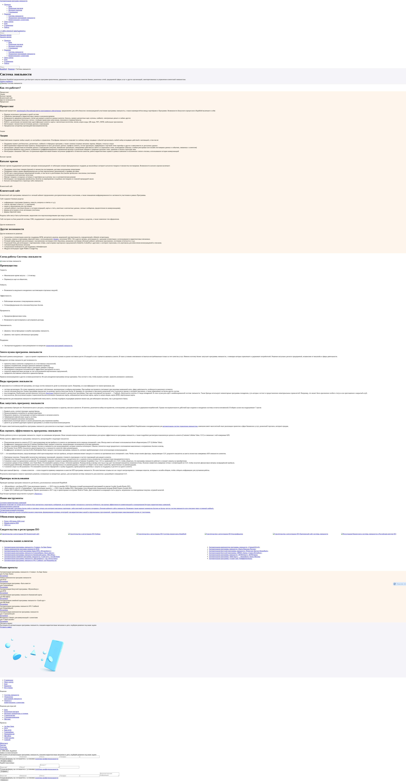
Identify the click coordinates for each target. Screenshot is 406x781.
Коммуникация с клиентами (18, 20)
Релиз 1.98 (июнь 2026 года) (14, 521)
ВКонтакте (4, 743)
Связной (7, 740)
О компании (8, 25)
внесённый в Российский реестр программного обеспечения (39, 111)
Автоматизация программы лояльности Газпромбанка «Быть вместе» (29, 553)
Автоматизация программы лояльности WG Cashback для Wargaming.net (30, 560)
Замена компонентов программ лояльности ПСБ (21, 549)
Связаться (4, 780)
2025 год (7, 525)
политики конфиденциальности (46, 759)
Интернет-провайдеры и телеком (16, 713)
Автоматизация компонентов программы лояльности (228, 547)
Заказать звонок (5, 35)
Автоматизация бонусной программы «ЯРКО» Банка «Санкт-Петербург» (235, 553)
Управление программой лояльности (21, 18)
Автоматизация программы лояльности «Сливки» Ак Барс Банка (27, 547)
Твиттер (3, 745)
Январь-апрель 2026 (11, 523)
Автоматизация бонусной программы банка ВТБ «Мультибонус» (27, 551)
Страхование (13, 12)
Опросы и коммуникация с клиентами (14, 701)
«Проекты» (38, 494)
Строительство (9, 715)
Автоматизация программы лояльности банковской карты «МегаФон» (29, 555)
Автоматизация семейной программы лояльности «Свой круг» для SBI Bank (32, 557)
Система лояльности (15, 16)
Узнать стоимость (6, 81)
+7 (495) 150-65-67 (6, 31)
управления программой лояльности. (59, 346)
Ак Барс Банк (9, 726)
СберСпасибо (9, 738)
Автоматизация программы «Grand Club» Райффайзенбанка (230, 558)
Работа (6, 27)
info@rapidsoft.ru (19, 31)
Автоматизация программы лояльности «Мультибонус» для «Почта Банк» (31, 558)
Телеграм (3, 747)
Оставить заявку (6, 627)
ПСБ (6, 728)
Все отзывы (8, 688)
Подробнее (4, 576)
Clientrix (56, 239)
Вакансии (7, 686)
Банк (10, 6)
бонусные (49, 393)
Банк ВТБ (7, 730)
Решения (7, 14)
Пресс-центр (8, 21)
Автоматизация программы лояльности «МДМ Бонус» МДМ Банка (233, 555)
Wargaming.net (9, 734)
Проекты (7, 4)
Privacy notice (400, 584)
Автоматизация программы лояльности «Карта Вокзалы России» (232, 549)
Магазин (7, 719)
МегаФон (7, 736)
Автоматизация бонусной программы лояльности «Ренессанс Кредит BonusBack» (238, 551)
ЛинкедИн (4, 749)
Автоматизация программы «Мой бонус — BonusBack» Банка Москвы (234, 557)
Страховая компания (11, 717)
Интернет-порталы (15, 10)
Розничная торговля (15, 8)
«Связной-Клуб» (254, 547)
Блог (6, 23)
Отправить (4, 771)
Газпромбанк (9, 732)
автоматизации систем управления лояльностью (180, 426)
